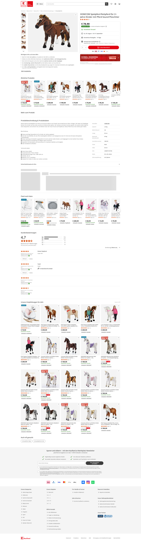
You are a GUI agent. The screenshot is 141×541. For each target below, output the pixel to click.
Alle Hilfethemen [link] (52, 512)
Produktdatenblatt (53, 222)
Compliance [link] (76, 538)
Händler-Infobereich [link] (79, 492)
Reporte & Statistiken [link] (105, 492)
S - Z (49, 503)
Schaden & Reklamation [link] (54, 523)
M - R (49, 500)
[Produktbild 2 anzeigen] (23, 20)
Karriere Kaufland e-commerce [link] (81, 501)
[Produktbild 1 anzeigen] (23, 15)
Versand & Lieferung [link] (53, 526)
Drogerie (25, 512)
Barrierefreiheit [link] (117, 538)
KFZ (24, 517)
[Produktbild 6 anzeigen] (23, 41)
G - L (49, 498)
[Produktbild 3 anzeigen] (23, 26)
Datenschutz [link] (83, 538)
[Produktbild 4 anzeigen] (23, 31)
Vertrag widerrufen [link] (53, 520)
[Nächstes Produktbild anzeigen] (23, 51)
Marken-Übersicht (27, 523)
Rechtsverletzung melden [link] (54, 529)
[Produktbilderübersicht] (23, 32)
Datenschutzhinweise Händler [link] (107, 504)
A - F (49, 495)
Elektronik (25, 495)
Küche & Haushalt (27, 500)
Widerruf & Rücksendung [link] (54, 518)
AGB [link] (90, 538)
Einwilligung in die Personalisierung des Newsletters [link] (50, 472)
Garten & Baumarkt (27, 498)
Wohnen (25, 506)
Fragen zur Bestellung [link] (53, 515)
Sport (24, 514)
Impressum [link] (68, 538)
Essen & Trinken (27, 520)
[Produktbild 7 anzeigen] (23, 47)
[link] (111, 4)
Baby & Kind (26, 503)
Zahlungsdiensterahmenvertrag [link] (107, 501)
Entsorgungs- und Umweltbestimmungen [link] (102, 538)
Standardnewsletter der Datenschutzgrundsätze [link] (49, 468)
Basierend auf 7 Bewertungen (29, 243)
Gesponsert (117, 302)
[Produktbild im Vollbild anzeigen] (53, 32)
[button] (100, 27)
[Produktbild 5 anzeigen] (23, 36)
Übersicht (50, 492)
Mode (24, 509)
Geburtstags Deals (27, 492)
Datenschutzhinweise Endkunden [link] (108, 506)
